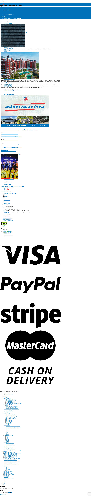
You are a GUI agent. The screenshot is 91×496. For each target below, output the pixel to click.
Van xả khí (6, 479)
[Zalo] (4, 196)
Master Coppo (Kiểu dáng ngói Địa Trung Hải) (12, 450)
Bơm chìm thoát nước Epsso (9, 457)
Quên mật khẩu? (3, 494)
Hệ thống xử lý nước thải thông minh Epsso (12, 461)
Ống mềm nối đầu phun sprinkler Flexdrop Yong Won (13, 411)
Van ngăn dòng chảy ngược (10, 193)
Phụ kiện (7, 424)
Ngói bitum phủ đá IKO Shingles (15, 90)
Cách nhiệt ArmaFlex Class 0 (11, 399)
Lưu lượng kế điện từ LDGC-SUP (12, 408)
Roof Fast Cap (8, 423)
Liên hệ (4, 484)
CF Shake (7, 440)
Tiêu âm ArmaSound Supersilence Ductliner (14, 403)
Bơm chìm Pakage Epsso (8, 464)
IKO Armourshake (9, 420)
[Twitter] (4, 200)
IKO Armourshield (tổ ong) (10, 415)
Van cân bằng (7, 200)
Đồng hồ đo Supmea (8, 404)
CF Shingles (8, 441)
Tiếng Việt (5, 393)
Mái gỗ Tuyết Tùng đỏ (8, 445)
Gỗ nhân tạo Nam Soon (9, 94)
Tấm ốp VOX (6, 442)
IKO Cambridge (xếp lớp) (10, 417)
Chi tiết (2, 50)
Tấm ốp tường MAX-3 (10, 444)
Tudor (7, 437)
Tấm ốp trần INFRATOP (10, 443)
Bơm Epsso (5, 451)
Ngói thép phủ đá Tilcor (8, 435)
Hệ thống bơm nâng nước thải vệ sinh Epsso (12, 458)
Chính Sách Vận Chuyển (7, 219)
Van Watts (4, 465)
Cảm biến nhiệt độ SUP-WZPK (11, 407)
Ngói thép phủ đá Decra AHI (9, 428)
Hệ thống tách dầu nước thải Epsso (10, 460)
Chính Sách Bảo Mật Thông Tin (8, 220)
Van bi (7, 468)
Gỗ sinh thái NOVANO (8, 447)
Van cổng (7, 467)
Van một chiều (7, 184)
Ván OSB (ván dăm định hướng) (9, 448)
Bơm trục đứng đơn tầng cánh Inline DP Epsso (12, 453)
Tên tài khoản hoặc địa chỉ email (6, 488)
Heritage (7, 430)
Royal (7, 438)
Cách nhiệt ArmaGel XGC (10, 402)
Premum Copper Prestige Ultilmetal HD (13, 426)
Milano (7, 431)
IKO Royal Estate (9, 422)
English (8, 394)
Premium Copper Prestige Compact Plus (13, 427)
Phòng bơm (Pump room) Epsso (9, 151)
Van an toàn (7, 203)
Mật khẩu (2, 490)
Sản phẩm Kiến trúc (6, 412)
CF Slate (7, 439)
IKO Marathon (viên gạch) (10, 414)
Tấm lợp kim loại (7, 425)
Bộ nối (5, 480)
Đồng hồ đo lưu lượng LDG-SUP (12, 406)
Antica (7, 436)
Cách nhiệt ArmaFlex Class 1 (11, 400)
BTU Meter (8, 405)
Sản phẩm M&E (5, 397)
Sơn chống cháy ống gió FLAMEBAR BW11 (11, 409)
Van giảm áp (6, 196)
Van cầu (7, 470)
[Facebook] (4, 194)
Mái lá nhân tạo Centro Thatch (9, 449)
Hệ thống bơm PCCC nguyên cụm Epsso (11, 463)
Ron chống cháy (9, 410)
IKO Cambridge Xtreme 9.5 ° (11, 418)
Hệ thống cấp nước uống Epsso (10, 459)
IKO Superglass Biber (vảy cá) (11, 416)
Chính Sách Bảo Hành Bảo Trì (7, 218)
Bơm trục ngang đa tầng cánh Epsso (10, 455)
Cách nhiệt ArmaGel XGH (10, 401)
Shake (7, 432)
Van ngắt (5, 466)
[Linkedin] (4, 199)
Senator (7, 433)
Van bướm (8, 469)
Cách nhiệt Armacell (7, 398)
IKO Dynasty (8, 419)
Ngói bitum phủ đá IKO (8, 413)
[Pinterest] (4, 197)
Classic (7, 429)
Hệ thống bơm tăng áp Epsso (9, 452)
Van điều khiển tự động (8, 473)
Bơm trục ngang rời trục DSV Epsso (11, 130)
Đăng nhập (9, 492)
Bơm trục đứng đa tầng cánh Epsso (10, 454)
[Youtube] (4, 193)
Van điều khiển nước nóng (9, 478)
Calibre (7, 434)
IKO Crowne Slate (9, 421)
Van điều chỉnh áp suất (8, 471)
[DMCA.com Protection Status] (4, 224)
